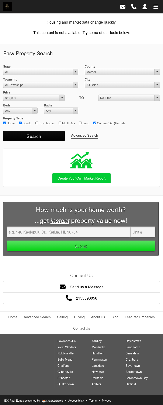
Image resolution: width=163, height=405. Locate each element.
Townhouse (46, 123)
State (7, 66)
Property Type (13, 118)
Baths (48, 105)
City (87, 79)
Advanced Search (84, 135)
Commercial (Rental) (110, 123)
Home (10, 123)
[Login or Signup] (144, 6)
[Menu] (155, 6)
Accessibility (76, 400)
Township (10, 79)
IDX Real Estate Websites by (22, 400)
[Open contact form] (122, 6)
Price (6, 92)
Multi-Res (68, 123)
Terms (93, 400)
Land (85, 123)
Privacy (106, 400)
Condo (26, 123)
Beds (7, 105)
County (90, 66)
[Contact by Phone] (133, 6)
